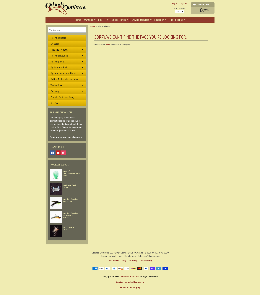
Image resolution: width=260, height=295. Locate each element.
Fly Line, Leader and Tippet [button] (63, 73)
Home (78, 19)
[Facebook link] (52, 152)
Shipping (133, 260)
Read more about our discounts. (66, 137)
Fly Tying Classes (58, 37)
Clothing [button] (55, 91)
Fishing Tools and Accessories (64, 79)
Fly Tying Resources (140, 19)
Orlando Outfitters (129, 276)
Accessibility (146, 260)
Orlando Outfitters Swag (62, 97)
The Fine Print (176, 19)
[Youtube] (58, 152)
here (108, 44)
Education (159, 19)
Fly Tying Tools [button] (57, 61)
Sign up (184, 4)
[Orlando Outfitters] (66, 8)
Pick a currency (180, 9)
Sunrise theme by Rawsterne (130, 282)
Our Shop (88, 19)
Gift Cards (55, 103)
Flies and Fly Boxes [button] (59, 49)
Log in (174, 4)
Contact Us (113, 260)
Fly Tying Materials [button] (59, 55)
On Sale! (55, 43)
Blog (100, 19)
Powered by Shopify (130, 287)
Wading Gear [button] (57, 85)
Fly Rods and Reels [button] (59, 67)
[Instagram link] (63, 152)
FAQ (123, 260)
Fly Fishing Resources (116, 19)
